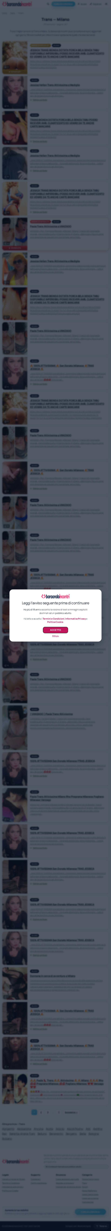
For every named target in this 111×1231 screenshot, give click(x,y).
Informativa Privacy (75, 618)
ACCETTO (55, 630)
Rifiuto (55, 636)
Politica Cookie (55, 621)
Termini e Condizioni (53, 618)
